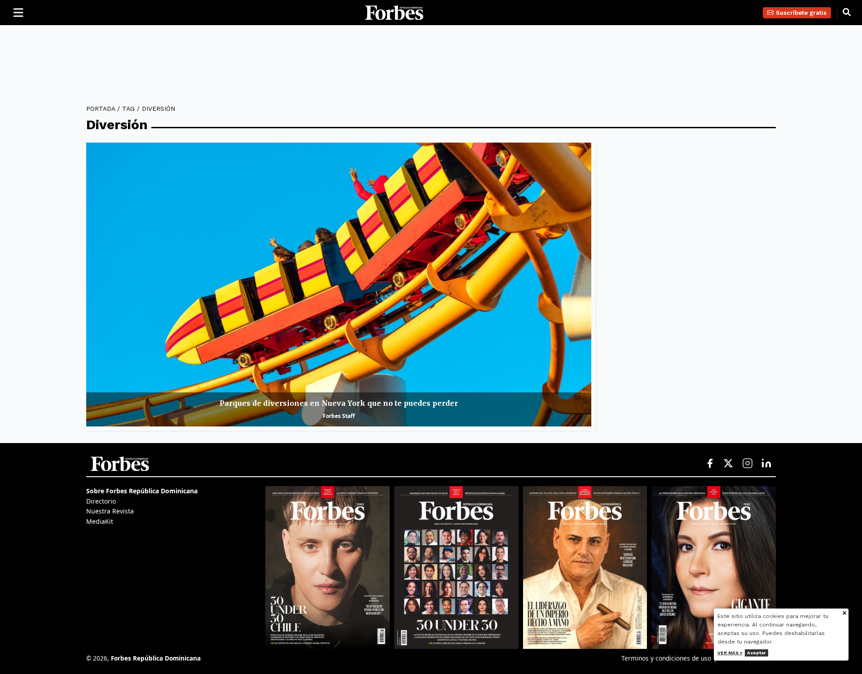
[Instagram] (747, 464)
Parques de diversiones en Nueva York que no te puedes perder (339, 403)
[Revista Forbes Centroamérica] (585, 567)
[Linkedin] (766, 464)
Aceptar (756, 652)
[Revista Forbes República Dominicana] (456, 567)
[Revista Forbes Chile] (327, 567)
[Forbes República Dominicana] (394, 12)
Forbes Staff (339, 416)
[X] (728, 464)
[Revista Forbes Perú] (713, 567)
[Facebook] (709, 464)
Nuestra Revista (110, 511)
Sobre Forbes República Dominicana (142, 491)
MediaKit (99, 521)
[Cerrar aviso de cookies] (844, 613)
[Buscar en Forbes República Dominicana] (847, 12)
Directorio (101, 501)
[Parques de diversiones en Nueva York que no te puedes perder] (338, 284)
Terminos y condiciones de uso (666, 658)
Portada (100, 108)
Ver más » (730, 652)
